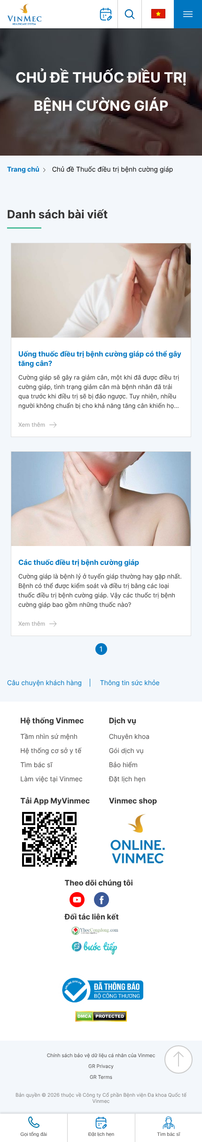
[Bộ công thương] (101, 990)
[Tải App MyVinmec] (49, 839)
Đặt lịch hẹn (127, 779)
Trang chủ (23, 170)
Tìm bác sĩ (36, 765)
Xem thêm (31, 424)
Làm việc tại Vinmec (51, 779)
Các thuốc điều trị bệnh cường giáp (78, 562)
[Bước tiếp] (95, 947)
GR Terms (101, 1077)
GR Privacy (101, 1066)
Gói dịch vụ (126, 751)
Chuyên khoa (129, 737)
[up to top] (178, 1059)
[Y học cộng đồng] (95, 930)
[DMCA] (101, 1016)
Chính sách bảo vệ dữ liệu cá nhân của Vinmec (101, 1055)
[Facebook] (101, 899)
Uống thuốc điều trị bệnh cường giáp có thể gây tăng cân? (99, 358)
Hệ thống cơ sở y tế (50, 751)
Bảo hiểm (123, 765)
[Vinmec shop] (138, 839)
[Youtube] (77, 899)
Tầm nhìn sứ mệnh (49, 737)
